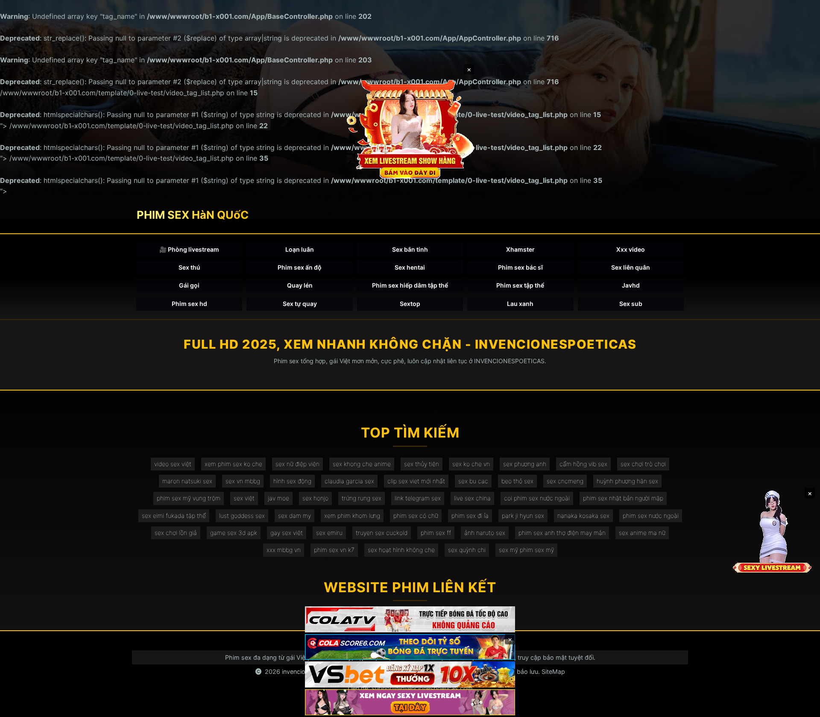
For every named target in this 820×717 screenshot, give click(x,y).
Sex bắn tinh (410, 249)
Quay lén (300, 285)
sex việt (244, 498)
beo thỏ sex (517, 481)
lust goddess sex (242, 515)
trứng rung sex (361, 498)
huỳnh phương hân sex (627, 481)
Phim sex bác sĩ (520, 267)
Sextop (410, 303)
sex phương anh (524, 463)
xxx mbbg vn (283, 549)
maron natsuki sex (187, 481)
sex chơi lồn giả (176, 532)
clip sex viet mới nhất (416, 481)
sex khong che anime (362, 463)
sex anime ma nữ (642, 532)
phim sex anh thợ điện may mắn (562, 532)
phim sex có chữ (415, 515)
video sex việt (172, 463)
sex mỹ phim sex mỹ (526, 549)
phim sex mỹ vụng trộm (188, 498)
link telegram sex (418, 498)
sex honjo (315, 498)
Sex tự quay (300, 303)
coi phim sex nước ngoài (537, 498)
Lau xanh (520, 303)
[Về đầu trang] (801, 706)
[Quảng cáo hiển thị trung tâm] (410, 128)
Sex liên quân (630, 267)
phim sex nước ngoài (651, 515)
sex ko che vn (471, 463)
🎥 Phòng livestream (189, 249)
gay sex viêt (286, 532)
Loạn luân (299, 249)
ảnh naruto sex (484, 532)
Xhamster (520, 249)
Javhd (631, 285)
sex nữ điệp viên (297, 463)
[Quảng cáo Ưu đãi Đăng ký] (410, 647)
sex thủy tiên (421, 463)
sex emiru (329, 532)
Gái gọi (189, 285)
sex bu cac (473, 481)
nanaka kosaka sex (583, 515)
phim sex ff (436, 532)
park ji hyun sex (523, 515)
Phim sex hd (189, 303)
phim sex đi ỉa (470, 515)
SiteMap (553, 671)
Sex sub (630, 303)
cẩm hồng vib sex (583, 463)
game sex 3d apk (233, 532)
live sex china (472, 498)
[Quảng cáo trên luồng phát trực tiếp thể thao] (410, 702)
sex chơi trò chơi (643, 463)
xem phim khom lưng (352, 515)
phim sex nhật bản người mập (623, 498)
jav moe (278, 498)
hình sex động (292, 481)
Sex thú (189, 267)
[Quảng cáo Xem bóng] (410, 619)
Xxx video (630, 249)
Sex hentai (410, 267)
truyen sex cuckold (381, 532)
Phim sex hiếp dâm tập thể (410, 285)
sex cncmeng (565, 481)
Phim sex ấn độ (300, 267)
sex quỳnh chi (467, 549)
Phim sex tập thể (520, 285)
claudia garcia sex (349, 481)
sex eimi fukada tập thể (174, 515)
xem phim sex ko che (233, 463)
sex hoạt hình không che (401, 549)
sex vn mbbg (243, 481)
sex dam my (294, 515)
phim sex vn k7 (334, 549)
